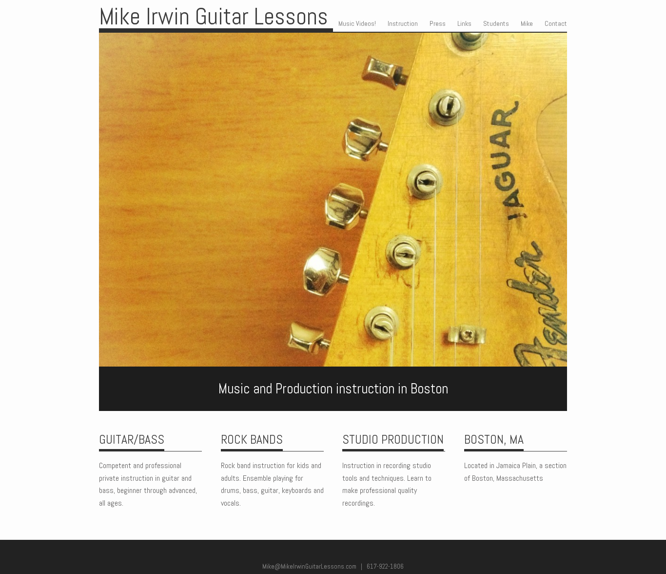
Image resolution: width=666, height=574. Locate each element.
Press (438, 23)
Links (464, 23)
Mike (527, 23)
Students (496, 23)
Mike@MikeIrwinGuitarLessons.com (309, 566)
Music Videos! (357, 23)
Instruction (403, 23)
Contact (556, 23)
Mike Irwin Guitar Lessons (213, 16)
